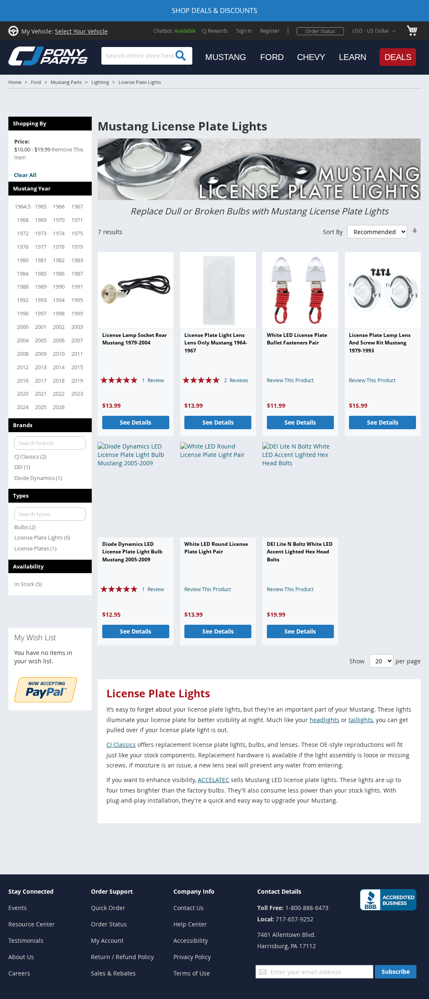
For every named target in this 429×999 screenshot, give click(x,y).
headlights (324, 720)
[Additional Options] (45, 700)
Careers (19, 973)
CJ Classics (121, 745)
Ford (36, 82)
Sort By (333, 232)
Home (14, 82)
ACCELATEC (213, 780)
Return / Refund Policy (122, 957)
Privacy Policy (192, 957)
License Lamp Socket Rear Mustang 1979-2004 (134, 338)
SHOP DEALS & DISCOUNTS (214, 10)
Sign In (244, 30)
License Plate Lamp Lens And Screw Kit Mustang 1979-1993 (380, 342)
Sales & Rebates (113, 973)
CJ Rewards (215, 30)
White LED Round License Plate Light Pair (216, 547)
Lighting (100, 82)
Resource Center (31, 924)
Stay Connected (31, 891)
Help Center (190, 924)
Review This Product (290, 380)
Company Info (193, 891)
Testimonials (26, 940)
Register (269, 30)
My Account (107, 940)
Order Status (320, 31)
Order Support (112, 891)
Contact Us (188, 908)
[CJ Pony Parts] (29, 55)
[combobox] (146, 56)
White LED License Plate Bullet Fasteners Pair (297, 338)
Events (17, 908)
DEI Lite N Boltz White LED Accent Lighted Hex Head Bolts (300, 551)
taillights (361, 720)
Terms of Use (191, 973)
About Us (21, 957)
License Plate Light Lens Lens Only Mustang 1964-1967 (215, 342)
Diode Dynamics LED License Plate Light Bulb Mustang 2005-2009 (132, 551)
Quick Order (108, 908)
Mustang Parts (66, 82)
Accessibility (190, 940)
